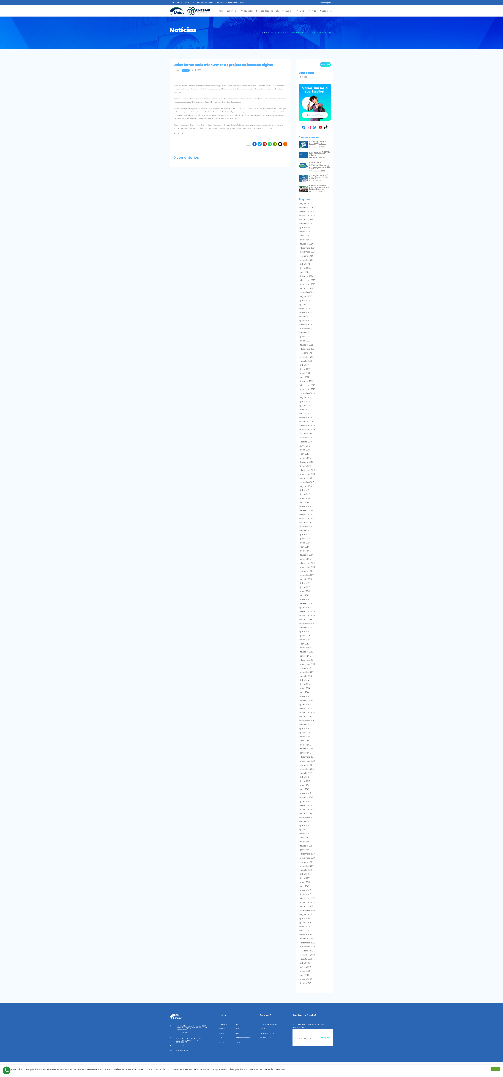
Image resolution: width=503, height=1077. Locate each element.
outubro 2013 (306, 716)
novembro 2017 (307, 518)
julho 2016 (304, 583)
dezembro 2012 (307, 757)
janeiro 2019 (305, 466)
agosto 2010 (306, 870)
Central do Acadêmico (205, 3)
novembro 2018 (307, 474)
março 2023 (306, 312)
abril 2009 (305, 930)
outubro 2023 (306, 288)
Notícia (303, 77)
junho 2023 (305, 304)
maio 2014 (305, 688)
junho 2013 (305, 732)
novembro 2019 (307, 429)
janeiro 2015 (305, 656)
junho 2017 (305, 538)
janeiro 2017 (305, 559)
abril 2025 (304, 235)
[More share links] (285, 144)
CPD (193, 3)
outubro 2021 (306, 353)
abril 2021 (304, 377)
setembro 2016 (307, 575)
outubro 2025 (306, 219)
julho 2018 (304, 490)
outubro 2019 (306, 433)
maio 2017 (305, 543)
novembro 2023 (307, 284)
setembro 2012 (307, 769)
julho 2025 (305, 227)
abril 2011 (304, 837)
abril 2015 (304, 644)
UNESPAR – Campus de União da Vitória (230, 3)
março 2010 (305, 890)
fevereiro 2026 (306, 207)
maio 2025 (305, 231)
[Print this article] (275, 144)
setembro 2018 (307, 482)
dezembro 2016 (307, 563)
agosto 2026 (306, 203)
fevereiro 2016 (306, 603)
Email (187, 3)
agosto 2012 (306, 773)
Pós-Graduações (264, 11)
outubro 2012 (306, 765)
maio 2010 (305, 882)
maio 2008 (305, 971)
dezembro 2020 (307, 385)
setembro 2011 (306, 817)
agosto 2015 (306, 627)
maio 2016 (305, 591)
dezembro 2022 (307, 324)
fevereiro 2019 (306, 462)
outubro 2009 (306, 906)
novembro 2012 (307, 761)
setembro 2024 (307, 260)
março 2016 (305, 599)
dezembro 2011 (307, 805)
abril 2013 (304, 740)
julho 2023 (305, 300)
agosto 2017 (305, 530)
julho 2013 (304, 728)
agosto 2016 (306, 579)
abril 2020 (304, 413)
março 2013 (305, 745)
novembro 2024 (307, 252)
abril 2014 (304, 692)
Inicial (221, 11)
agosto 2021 (306, 361)
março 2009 (306, 934)
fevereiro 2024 (306, 276)
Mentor (179, 3)
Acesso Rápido (325, 3)
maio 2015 (305, 639)
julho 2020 (305, 401)
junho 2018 (305, 494)
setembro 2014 (307, 672)
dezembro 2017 (307, 514)
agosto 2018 (306, 486)
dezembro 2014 (307, 660)
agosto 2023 (306, 296)
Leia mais (280, 1069)
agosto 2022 (306, 332)
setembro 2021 (307, 357)
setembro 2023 (307, 292)
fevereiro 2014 (306, 700)
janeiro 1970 (305, 983)
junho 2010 (305, 878)
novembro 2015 (307, 615)
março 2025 (306, 239)
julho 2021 (304, 365)
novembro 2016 (307, 567)
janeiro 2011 (305, 849)
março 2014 (305, 696)
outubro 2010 (306, 862)
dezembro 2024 (307, 248)
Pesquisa (286, 11)
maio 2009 (305, 926)
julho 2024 (305, 264)
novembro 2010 (307, 858)
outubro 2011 (306, 813)
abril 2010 (304, 886)
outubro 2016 (306, 571)
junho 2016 (305, 587)
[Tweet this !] (260, 144)
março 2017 (305, 551)
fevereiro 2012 (306, 797)
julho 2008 (305, 963)
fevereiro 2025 (306, 244)
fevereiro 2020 (306, 421)
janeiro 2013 (305, 753)
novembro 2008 (307, 946)
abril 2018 (304, 502)
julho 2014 (304, 680)
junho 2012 (305, 781)
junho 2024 (305, 268)
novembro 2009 (307, 902)
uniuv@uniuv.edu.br (184, 1050)
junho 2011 (304, 829)
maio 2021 (305, 373)
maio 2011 (304, 833)
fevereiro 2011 (306, 846)
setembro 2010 (307, 866)
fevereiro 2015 (306, 652)
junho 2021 (305, 369)
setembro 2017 (307, 526)
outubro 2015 (306, 619)
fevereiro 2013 (306, 748)
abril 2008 (305, 975)
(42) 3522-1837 (182, 1032)
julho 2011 (304, 825)
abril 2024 (304, 272)
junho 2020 (305, 405)
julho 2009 (305, 918)
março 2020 (306, 417)
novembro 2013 (307, 712)
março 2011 (305, 841)
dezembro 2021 (307, 349)
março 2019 (305, 458)
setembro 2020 (307, 393)
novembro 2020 (307, 389)
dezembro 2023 (307, 280)
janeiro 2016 (305, 607)
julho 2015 (304, 631)
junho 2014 (305, 684)
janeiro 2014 (305, 704)
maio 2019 (305, 450)
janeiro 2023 (306, 320)
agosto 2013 (306, 724)
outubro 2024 (306, 256)
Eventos (300, 11)
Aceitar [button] (495, 1069)
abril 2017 (304, 547)
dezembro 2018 (307, 470)
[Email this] (280, 144)
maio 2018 (305, 498)
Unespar (324, 11)
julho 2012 (304, 777)
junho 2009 (305, 922)
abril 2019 (304, 454)
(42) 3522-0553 (182, 1045)
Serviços (313, 11)
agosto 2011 (305, 821)
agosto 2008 (306, 959)
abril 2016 (304, 595)
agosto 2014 (306, 676)
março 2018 (305, 506)
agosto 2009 (306, 914)
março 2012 (305, 793)
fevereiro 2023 (306, 316)
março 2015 (305, 647)
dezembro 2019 (307, 425)
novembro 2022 (307, 328)
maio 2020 (305, 409)
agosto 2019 (306, 442)
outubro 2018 (306, 478)
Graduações (247, 11)
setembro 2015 (307, 623)
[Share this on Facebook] (254, 144)
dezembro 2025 (307, 211)
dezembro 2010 (307, 854)
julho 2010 (304, 874)
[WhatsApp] (270, 144)
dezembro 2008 (307, 942)
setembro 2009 (307, 910)
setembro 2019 (307, 437)
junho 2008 (305, 967)
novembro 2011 (307, 809)
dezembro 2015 (307, 611)
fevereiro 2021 (306, 381)
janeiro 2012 (305, 801)
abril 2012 (304, 789)
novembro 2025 (307, 215)
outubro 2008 (306, 950)
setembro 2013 (307, 720)
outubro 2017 (306, 522)
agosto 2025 (306, 223)
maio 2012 (305, 785)
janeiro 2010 (305, 894)
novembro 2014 (307, 664)
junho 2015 (305, 635)
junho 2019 (305, 446)
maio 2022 (305, 340)
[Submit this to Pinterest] (265, 144)
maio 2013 (305, 736)
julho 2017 (304, 534)
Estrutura (231, 11)
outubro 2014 (306, 668)
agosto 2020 (306, 397)
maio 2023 (305, 308)
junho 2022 (305, 336)
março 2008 (306, 979)
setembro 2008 (307, 955)
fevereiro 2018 (306, 510)
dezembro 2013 (307, 708)
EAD (173, 3)
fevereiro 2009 (307, 938)
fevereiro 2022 (306, 345)
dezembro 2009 (307, 898)
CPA (278, 11)
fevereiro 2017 (306, 555)
